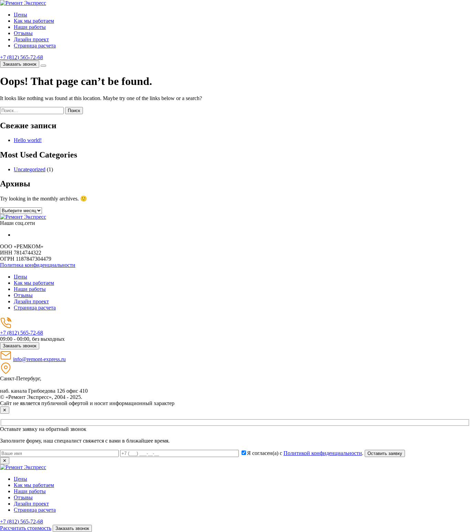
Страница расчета (35, 45)
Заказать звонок (19, 64)
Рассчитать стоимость (25, 528)
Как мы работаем (34, 21)
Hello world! (28, 140)
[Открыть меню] (43, 66)
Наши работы (30, 27)
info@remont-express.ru (39, 359)
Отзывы (23, 33)
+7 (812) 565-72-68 (21, 57)
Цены (20, 15)
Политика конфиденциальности (37, 265)
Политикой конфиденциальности (323, 453)
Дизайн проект (31, 39)
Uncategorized (29, 169)
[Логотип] (23, 217)
